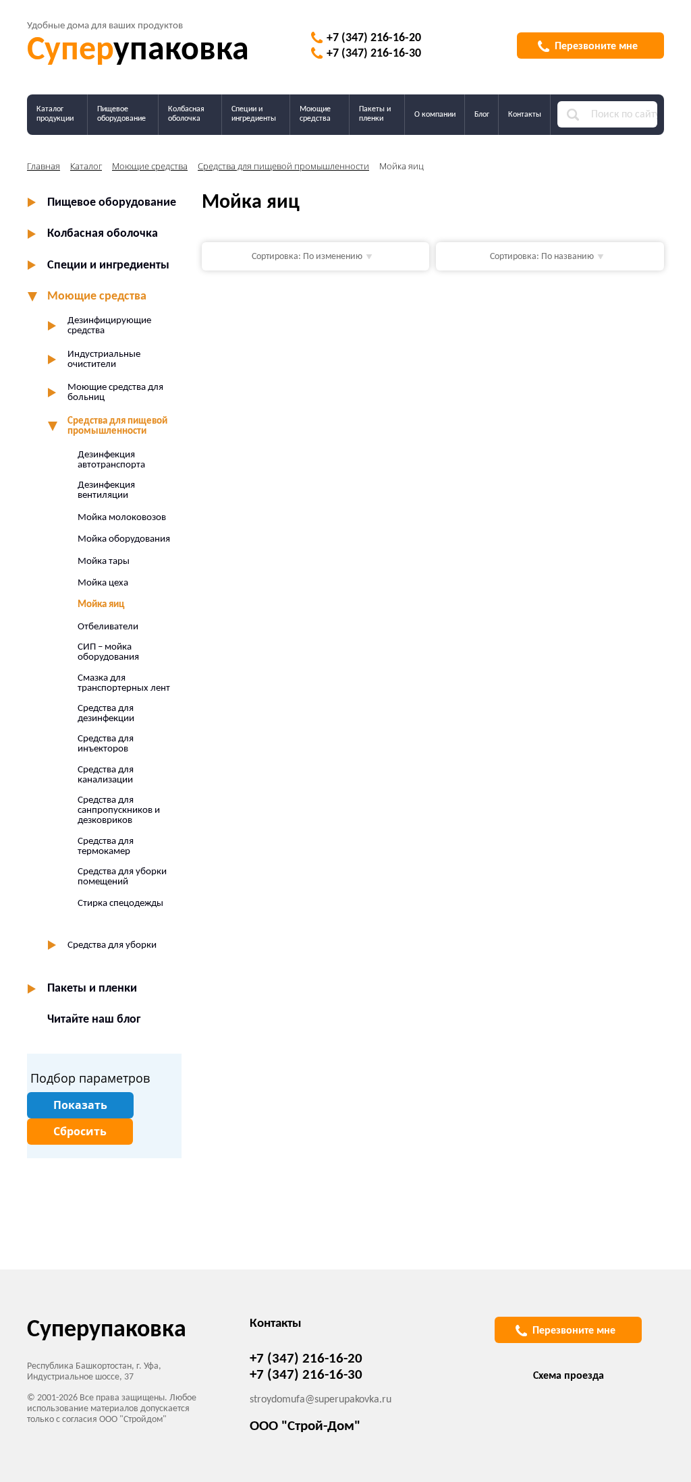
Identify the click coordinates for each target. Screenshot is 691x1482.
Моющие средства (315, 114)
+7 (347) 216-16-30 (374, 53)
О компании (434, 115)
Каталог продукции (55, 114)
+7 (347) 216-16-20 (374, 38)
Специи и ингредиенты (253, 114)
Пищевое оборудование (121, 114)
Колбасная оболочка (186, 114)
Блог (481, 115)
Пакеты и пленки (375, 114)
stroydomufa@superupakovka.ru (320, 1399)
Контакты (524, 115)
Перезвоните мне (596, 46)
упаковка (138, 51)
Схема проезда (568, 1376)
